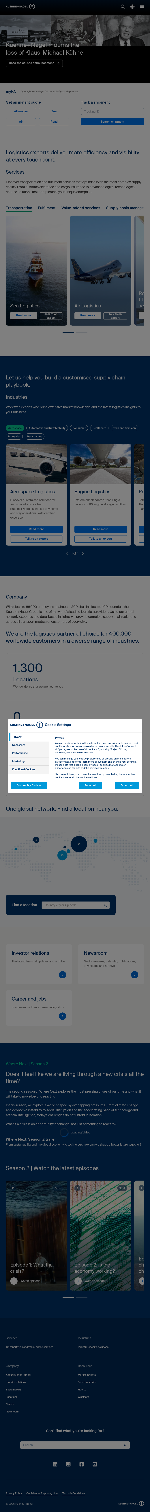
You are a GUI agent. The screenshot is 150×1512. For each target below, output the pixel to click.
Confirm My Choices (29, 785)
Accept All (127, 785)
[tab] (29, 737)
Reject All (90, 785)
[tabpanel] (96, 766)
